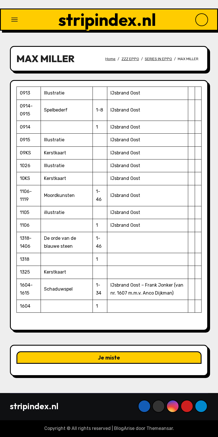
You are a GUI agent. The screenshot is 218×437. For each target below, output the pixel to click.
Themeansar (159, 428)
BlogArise (124, 428)
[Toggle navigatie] (14, 19)
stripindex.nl (107, 19)
